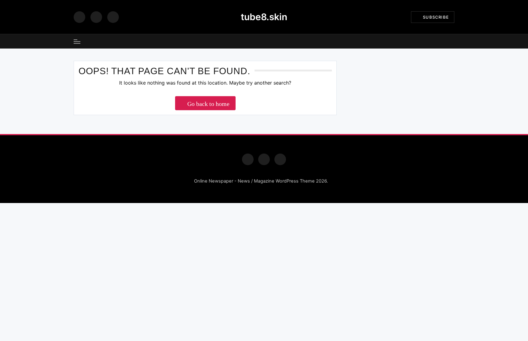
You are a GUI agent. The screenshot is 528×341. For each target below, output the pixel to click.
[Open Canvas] (77, 41)
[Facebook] (79, 17)
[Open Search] (452, 41)
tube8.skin (264, 16)
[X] (113, 17)
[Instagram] (96, 17)
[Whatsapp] (280, 159)
